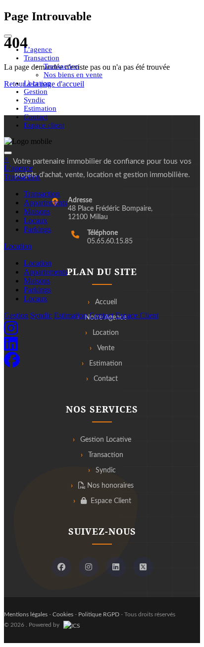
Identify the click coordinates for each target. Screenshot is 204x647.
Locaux (36, 220)
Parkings (37, 229)
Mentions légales (26, 614)
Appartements (45, 202)
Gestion (36, 91)
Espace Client (136, 315)
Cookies (62, 614)
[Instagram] (89, 567)
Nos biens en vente (73, 75)
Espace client (44, 125)
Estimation (40, 108)
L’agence (38, 49)
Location (37, 83)
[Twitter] (143, 567)
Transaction (61, 66)
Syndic (34, 100)
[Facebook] (61, 567)
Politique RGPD (98, 614)
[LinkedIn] (116, 567)
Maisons (37, 211)
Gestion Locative (105, 439)
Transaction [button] (41, 58)
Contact (36, 117)
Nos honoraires (109, 485)
